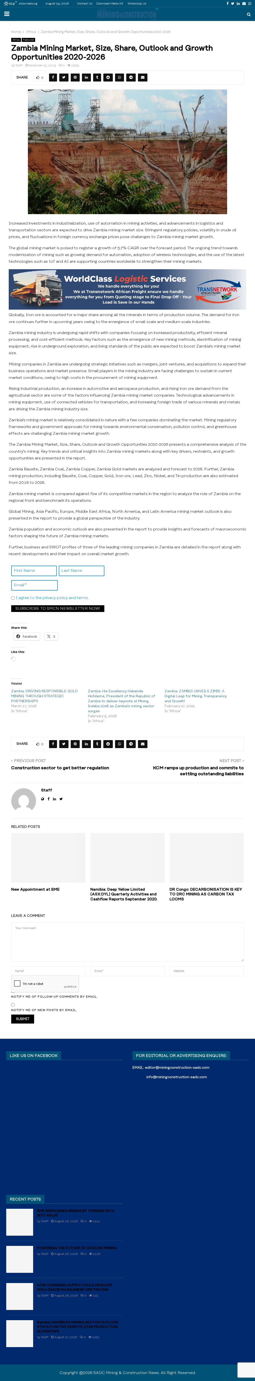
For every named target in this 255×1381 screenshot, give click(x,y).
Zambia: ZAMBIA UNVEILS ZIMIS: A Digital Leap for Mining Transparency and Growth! (196, 696)
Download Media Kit (109, 3)
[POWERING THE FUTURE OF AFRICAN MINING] (19, 1259)
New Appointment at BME (35, 889)
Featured (28, 39)
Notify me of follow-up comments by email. (54, 996)
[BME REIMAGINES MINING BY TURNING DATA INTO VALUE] (19, 1222)
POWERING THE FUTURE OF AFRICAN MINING (77, 1248)
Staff (19, 65)
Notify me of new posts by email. (44, 1010)
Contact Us (84, 3)
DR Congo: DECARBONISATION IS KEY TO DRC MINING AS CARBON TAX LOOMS (206, 894)
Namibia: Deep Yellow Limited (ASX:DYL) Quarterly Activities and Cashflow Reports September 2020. (123, 894)
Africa (16, 39)
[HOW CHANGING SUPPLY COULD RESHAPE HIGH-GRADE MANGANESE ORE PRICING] (19, 1296)
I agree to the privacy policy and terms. (52, 598)
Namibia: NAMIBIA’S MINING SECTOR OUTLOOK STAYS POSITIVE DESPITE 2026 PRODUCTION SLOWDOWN (77, 1326)
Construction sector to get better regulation (60, 768)
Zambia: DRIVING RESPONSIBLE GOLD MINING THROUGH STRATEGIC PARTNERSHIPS (44, 696)
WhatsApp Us (137, 3)
